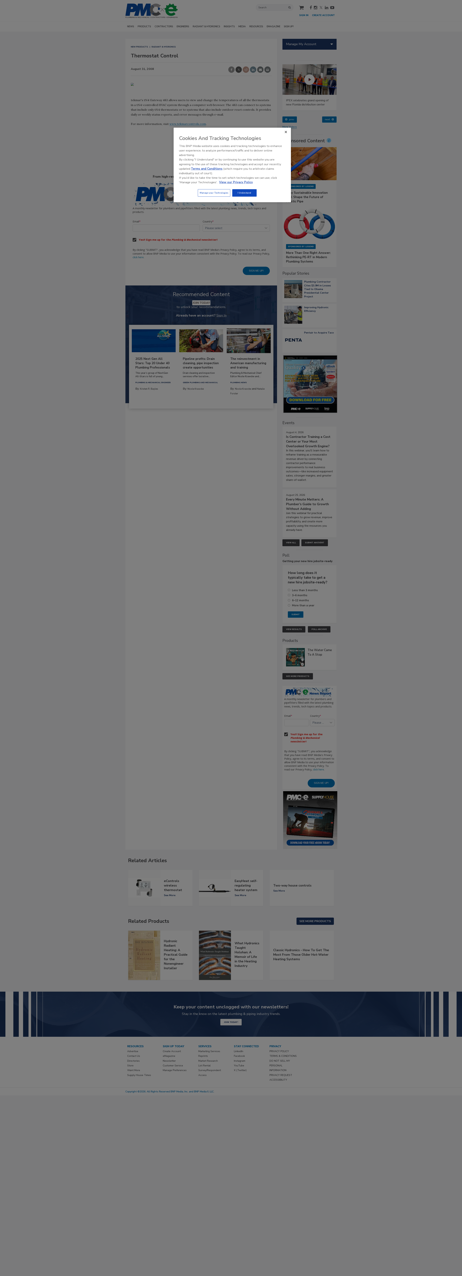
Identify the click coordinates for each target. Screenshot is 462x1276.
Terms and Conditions (207, 169)
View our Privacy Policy (236, 182)
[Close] (286, 132)
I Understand (244, 192)
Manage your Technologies (214, 192)
